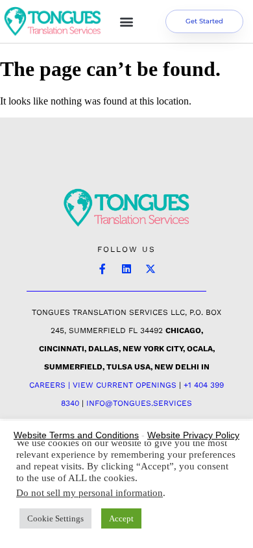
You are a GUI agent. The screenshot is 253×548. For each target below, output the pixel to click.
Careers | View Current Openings (102, 385)
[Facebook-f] (102, 268)
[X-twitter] (150, 268)
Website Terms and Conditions (76, 435)
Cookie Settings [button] (55, 518)
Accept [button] (121, 518)
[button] (127, 21)
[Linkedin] (126, 268)
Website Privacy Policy (193, 435)
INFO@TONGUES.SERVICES (139, 403)
